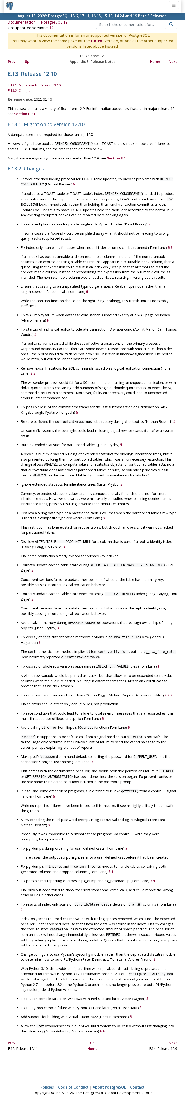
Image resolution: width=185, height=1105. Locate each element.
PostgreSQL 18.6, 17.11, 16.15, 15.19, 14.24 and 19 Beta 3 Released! (108, 15)
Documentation (22, 22)
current (97, 40)
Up (27, 61)
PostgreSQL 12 (54, 22)
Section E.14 (117, 158)
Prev (11, 61)
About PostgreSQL (109, 1087)
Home (155, 61)
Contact (137, 1087)
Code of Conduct (73, 1087)
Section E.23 (24, 114)
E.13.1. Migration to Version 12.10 (34, 85)
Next (173, 61)
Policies (47, 1087)
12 (51, 27)
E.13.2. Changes (20, 90)
